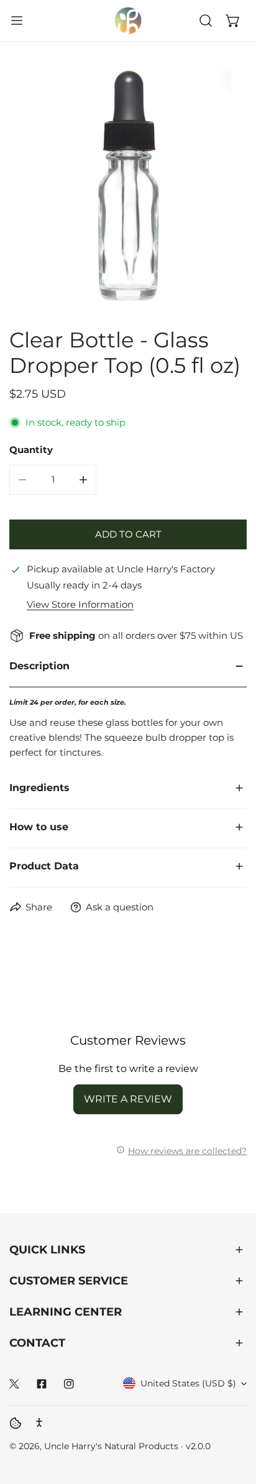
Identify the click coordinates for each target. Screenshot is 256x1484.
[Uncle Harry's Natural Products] (128, 20)
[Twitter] (14, 1384)
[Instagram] (69, 1384)
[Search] (205, 20)
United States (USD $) (188, 1383)
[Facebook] (41, 1384)
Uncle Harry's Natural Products (112, 1446)
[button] (233, 20)
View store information (80, 604)
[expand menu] (16, 20)
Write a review (128, 1099)
